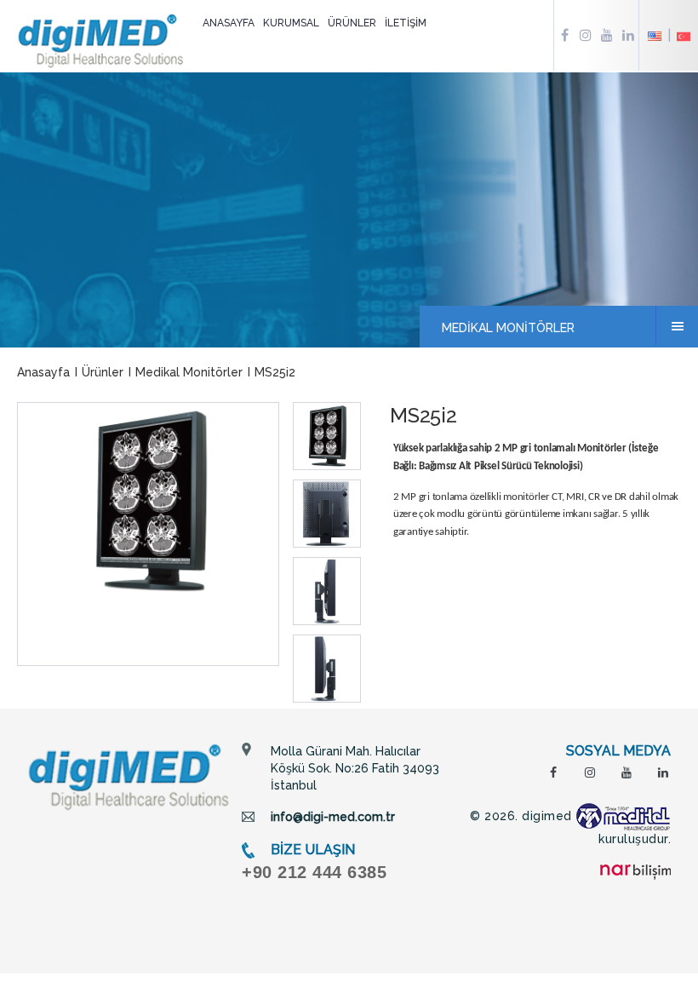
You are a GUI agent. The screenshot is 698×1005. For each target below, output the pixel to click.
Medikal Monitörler (189, 372)
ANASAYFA (229, 23)
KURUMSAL (291, 23)
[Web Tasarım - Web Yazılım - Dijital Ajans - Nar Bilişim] (635, 871)
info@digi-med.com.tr (333, 817)
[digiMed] (129, 776)
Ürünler (102, 372)
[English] (660, 35)
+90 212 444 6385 (314, 872)
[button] (327, 436)
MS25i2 (275, 372)
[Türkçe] (683, 35)
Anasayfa (43, 372)
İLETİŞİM (405, 23)
